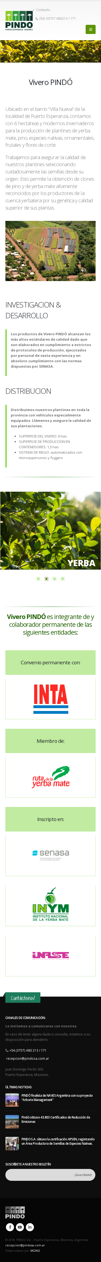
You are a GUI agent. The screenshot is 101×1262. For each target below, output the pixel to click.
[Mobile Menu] (91, 29)
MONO (35, 1251)
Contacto (43, 10)
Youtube (20, 1227)
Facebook (10, 1227)
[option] (50, 531)
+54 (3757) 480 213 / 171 (28, 1050)
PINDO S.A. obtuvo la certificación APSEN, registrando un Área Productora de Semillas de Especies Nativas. (58, 1141)
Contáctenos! (23, 998)
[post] (12, 1099)
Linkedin (30, 1227)
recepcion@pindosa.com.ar (27, 1058)
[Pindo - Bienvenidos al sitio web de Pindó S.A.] (19, 20)
